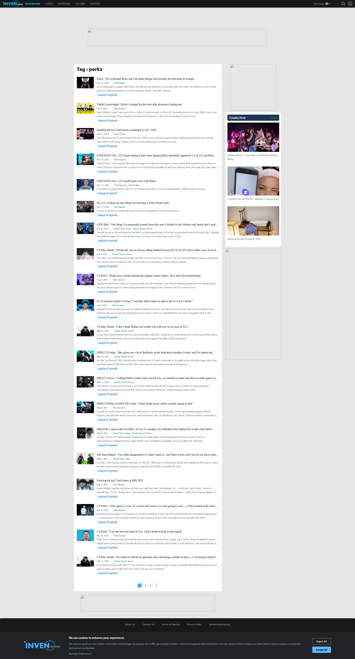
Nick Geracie (120, 159)
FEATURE (95, 3)
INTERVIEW (64, 3)
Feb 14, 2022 (103, 82)
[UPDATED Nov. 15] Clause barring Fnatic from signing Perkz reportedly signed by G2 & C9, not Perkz (155, 155)
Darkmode (319, 3)
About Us (130, 624)
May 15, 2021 (103, 356)
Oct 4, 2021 (102, 254)
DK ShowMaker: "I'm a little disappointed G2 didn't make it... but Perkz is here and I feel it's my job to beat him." (158, 454)
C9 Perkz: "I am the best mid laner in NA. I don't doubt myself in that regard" (139, 531)
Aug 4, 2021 (102, 279)
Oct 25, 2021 (103, 228)
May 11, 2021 (103, 382)
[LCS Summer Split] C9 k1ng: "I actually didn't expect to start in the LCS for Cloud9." (145, 301)
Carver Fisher (120, 133)
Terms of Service (171, 624)
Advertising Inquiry (219, 624)
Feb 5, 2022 (102, 108)
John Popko (119, 82)
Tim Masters (119, 206)
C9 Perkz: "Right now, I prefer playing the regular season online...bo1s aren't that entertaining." (149, 275)
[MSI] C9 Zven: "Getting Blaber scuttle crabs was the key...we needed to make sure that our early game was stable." (158, 378)
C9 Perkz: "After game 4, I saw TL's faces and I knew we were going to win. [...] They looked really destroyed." (158, 506)
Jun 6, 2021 (102, 305)
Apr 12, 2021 (103, 509)
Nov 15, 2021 (103, 159)
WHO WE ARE (32, 3)
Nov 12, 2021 (103, 184)
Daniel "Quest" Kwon (142, 228)
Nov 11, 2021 (103, 206)
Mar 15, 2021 (103, 535)
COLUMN (80, 3)
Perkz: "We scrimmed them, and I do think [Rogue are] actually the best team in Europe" (146, 78)
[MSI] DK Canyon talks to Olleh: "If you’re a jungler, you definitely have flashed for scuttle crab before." (155, 429)
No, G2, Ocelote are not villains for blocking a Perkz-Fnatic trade (133, 202)
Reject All (321, 641)
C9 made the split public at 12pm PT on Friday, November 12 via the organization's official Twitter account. (151, 189)
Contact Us (149, 624)
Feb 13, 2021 (103, 561)
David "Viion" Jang (122, 228)
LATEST (49, 3)
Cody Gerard (118, 108)
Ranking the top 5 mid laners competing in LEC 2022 (126, 129)
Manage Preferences (80, 653)
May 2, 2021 (102, 484)
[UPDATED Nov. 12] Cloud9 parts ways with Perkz (126, 181)
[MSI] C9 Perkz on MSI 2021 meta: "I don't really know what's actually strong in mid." (145, 403)
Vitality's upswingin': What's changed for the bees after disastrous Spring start (139, 104)
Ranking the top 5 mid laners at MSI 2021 (120, 480)
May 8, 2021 (102, 407)
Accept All (321, 649)
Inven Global (13, 3)
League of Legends (108, 94)
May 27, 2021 (103, 330)
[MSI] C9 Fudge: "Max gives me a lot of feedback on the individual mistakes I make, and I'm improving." (155, 352)
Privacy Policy (194, 624)
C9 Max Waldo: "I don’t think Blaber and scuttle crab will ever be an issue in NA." (143, 326)
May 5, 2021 (102, 458)
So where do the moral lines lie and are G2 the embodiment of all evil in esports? (138, 210)
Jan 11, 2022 (103, 133)
